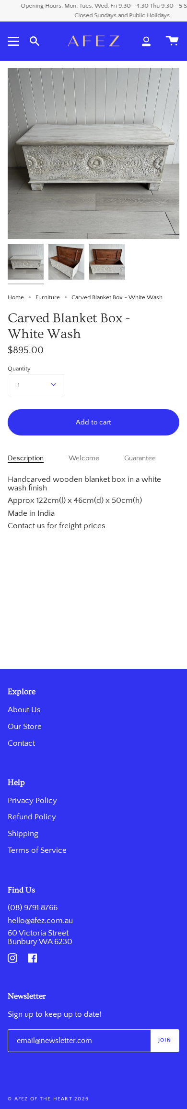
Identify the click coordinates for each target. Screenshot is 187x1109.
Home (16, 297)
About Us (24, 710)
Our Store (25, 726)
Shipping (23, 833)
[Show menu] (15, 41)
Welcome (84, 458)
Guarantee (140, 458)
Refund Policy (32, 817)
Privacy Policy (32, 800)
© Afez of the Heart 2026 (48, 1099)
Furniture (47, 297)
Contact (21, 743)
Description (26, 458)
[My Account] (146, 41)
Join (164, 1040)
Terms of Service (37, 850)
